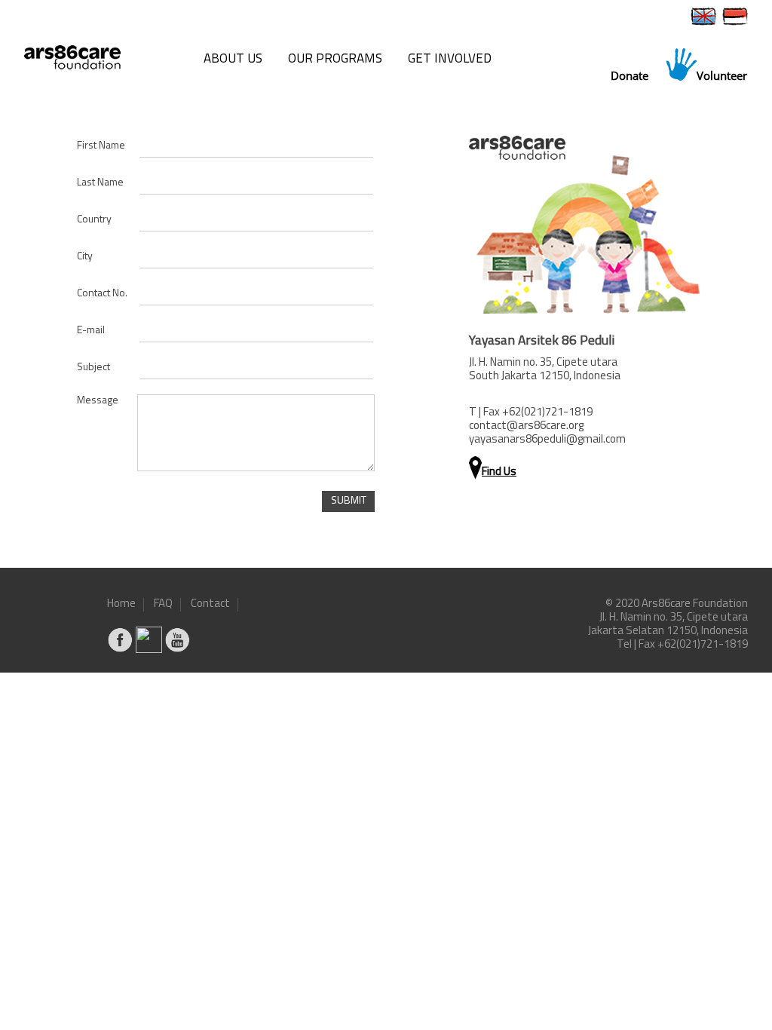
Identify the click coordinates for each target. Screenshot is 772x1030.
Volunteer (722, 75)
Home (121, 604)
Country (94, 219)
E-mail (91, 330)
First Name (101, 146)
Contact (210, 604)
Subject (93, 367)
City (85, 256)
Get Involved (450, 59)
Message (97, 400)
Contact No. (102, 293)
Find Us (499, 472)
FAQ (163, 604)
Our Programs (335, 59)
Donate (629, 75)
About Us (233, 59)
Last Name (100, 183)
